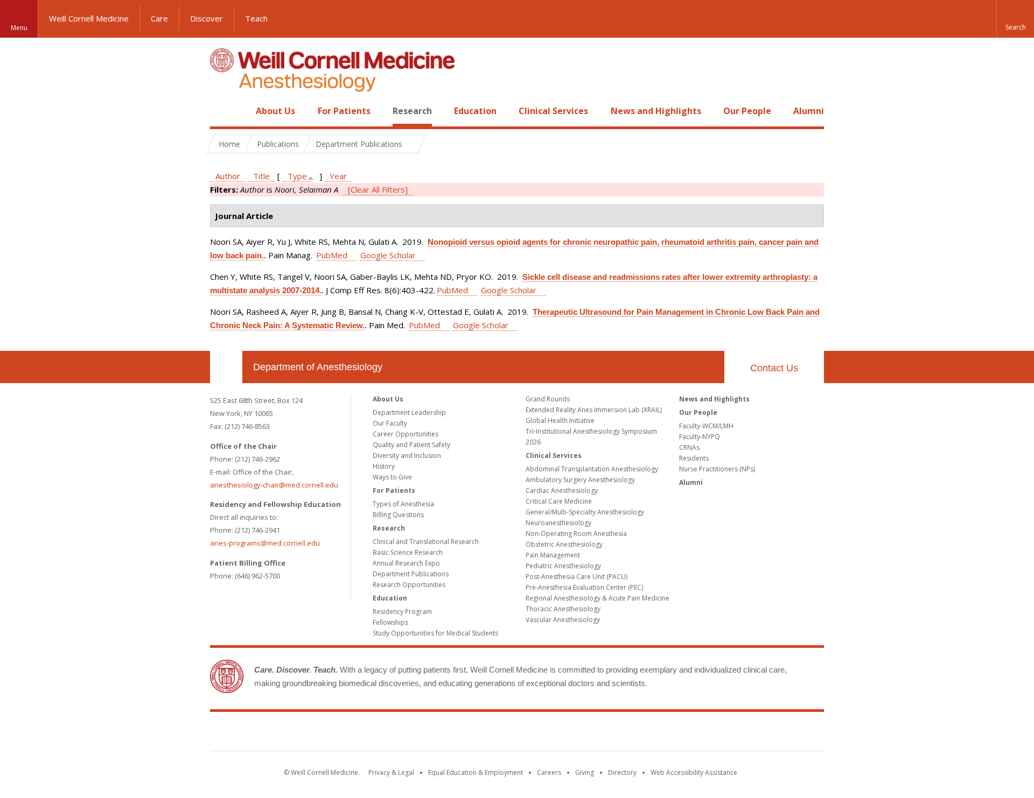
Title (261, 176)
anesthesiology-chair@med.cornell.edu (274, 485)
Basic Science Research (408, 552)
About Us (275, 111)
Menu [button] (19, 27)
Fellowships (390, 622)
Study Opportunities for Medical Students (435, 633)
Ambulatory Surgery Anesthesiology (580, 479)
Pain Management (553, 555)
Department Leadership (409, 412)
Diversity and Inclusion (407, 455)
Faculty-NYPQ (699, 436)
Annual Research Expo (406, 563)
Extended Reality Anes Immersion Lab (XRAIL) (594, 409)
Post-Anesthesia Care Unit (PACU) (576, 576)
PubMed (331, 255)
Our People (747, 111)
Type (297, 176)
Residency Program (402, 611)
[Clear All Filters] (378, 189)
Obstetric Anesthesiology (564, 544)
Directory (622, 772)
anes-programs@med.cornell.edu (265, 543)
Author (227, 176)
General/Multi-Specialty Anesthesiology (585, 512)
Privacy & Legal (391, 772)
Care (159, 18)
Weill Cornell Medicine (89, 18)
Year (338, 176)
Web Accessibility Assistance (694, 772)
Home (221, 110)
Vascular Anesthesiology (563, 619)
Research (412, 111)
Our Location (226, 367)
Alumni (808, 111)
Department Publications (411, 573)
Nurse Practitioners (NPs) (717, 469)
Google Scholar (388, 255)
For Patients (344, 111)
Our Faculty (390, 423)
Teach (256, 18)
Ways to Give (392, 477)
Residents (694, 458)
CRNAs (689, 447)
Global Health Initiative (560, 420)
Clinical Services (553, 111)
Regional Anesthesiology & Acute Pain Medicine (597, 598)
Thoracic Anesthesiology (563, 608)
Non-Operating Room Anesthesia (576, 533)
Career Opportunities (405, 434)
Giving (584, 772)
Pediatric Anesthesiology (563, 565)
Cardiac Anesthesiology (562, 490)
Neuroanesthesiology (558, 522)
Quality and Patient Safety (411, 444)
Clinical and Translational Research (426, 541)
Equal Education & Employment (475, 772)
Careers (549, 772)
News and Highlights (656, 111)
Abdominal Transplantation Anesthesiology (592, 469)
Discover (206, 18)
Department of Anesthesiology (317, 367)
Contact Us (774, 368)
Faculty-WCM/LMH (706, 425)
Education (475, 111)
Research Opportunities (409, 584)
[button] (1015, 19)
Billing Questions (398, 514)
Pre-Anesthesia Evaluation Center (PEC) (584, 587)
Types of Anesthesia (403, 504)
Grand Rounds (548, 399)
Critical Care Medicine (559, 501)
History (384, 466)
